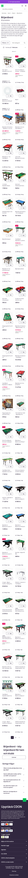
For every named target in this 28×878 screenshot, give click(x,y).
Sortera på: (9, 47)
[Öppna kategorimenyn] (25, 6)
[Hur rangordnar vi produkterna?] (3, 47)
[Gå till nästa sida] (19, 737)
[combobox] (14, 9)
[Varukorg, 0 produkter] (22, 6)
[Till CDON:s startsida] (2, 6)
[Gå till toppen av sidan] (24, 800)
